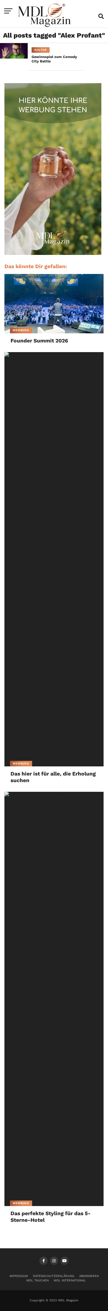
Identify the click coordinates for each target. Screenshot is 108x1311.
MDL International (70, 1280)
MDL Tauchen (37, 1280)
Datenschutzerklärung (53, 1276)
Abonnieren (89, 1276)
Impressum (18, 1276)
